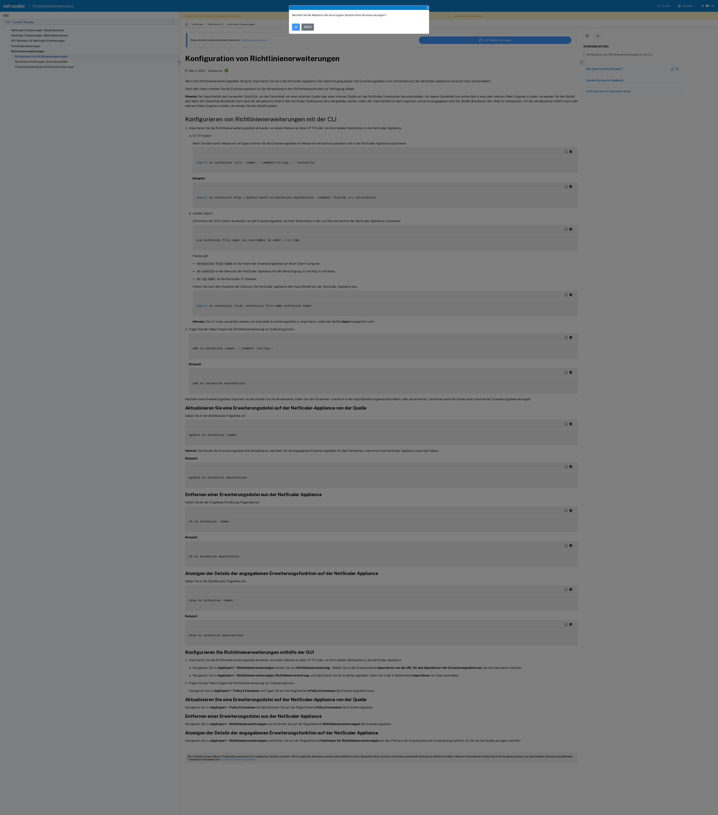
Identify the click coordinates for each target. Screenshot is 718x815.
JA (295, 27)
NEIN (308, 27)
